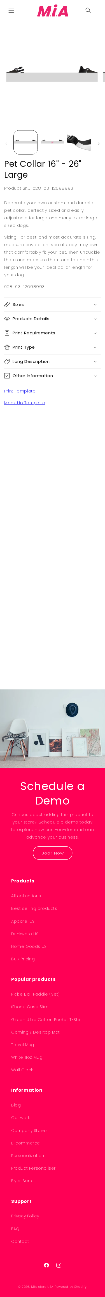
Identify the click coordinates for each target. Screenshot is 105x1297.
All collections (26, 896)
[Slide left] (6, 144)
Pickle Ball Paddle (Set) (35, 994)
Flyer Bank (21, 1181)
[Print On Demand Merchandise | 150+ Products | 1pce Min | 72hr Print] (52, 10)
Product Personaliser (33, 1168)
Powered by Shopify (71, 1286)
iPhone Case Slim (30, 1007)
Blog (16, 1105)
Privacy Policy (25, 1216)
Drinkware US (24, 934)
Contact (20, 1241)
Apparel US (23, 921)
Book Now (52, 853)
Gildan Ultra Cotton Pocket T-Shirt (47, 1019)
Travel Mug (22, 1045)
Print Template (20, 391)
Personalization (27, 1155)
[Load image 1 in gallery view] (26, 142)
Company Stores (29, 1130)
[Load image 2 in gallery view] (52, 142)
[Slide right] (99, 144)
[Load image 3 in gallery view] (79, 142)
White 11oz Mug (26, 1057)
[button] (11, 10)
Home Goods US (29, 946)
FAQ (15, 1229)
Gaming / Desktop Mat (35, 1032)
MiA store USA (42, 1286)
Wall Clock (22, 1070)
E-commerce (25, 1143)
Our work (20, 1117)
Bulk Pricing (23, 959)
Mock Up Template (24, 403)
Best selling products (34, 908)
